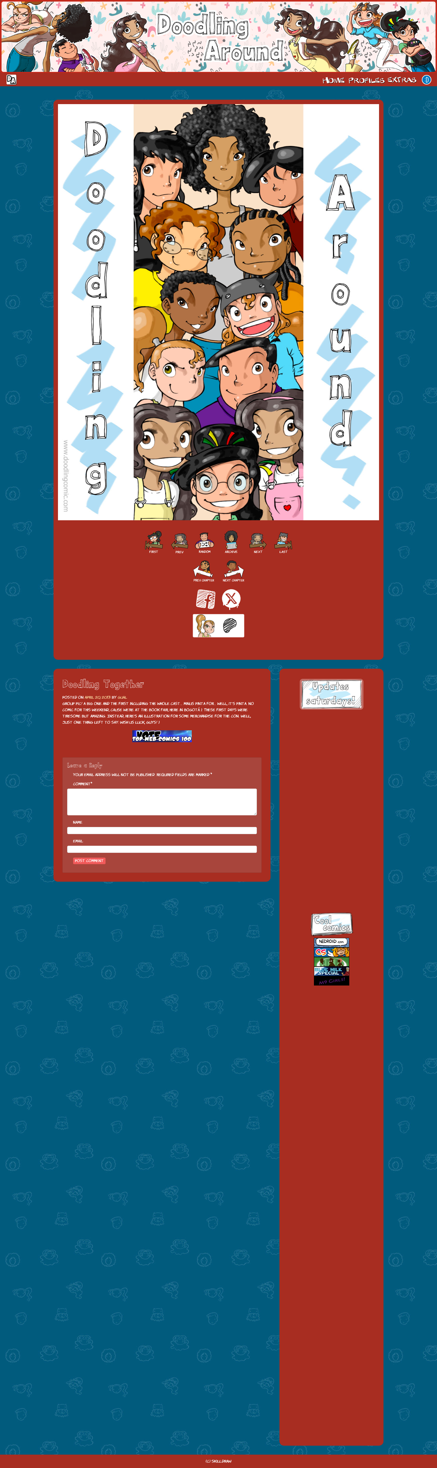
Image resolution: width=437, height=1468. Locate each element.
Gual (122, 697)
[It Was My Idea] (179, 542)
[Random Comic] (204, 542)
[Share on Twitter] (231, 599)
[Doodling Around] (153, 542)
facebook (326, 810)
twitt (326, 836)
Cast (366, 79)
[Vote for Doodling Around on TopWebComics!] (162, 736)
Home (333, 79)
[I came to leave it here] (283, 542)
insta (326, 887)
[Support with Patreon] (218, 626)
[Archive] (231, 542)
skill (326, 862)
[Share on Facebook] (206, 599)
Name (77, 822)
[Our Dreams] (258, 542)
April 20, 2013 (98, 697)
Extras (403, 79)
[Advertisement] (331, 753)
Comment (82, 784)
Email (78, 841)
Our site (426, 79)
